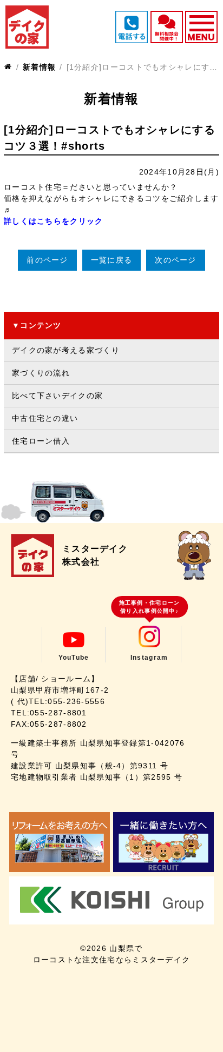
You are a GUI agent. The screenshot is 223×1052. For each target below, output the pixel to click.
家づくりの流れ (41, 372)
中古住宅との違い (45, 418)
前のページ (47, 260)
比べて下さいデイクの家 (57, 395)
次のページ (175, 260)
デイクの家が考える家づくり (66, 350)
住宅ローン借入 (41, 441)
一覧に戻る (112, 260)
